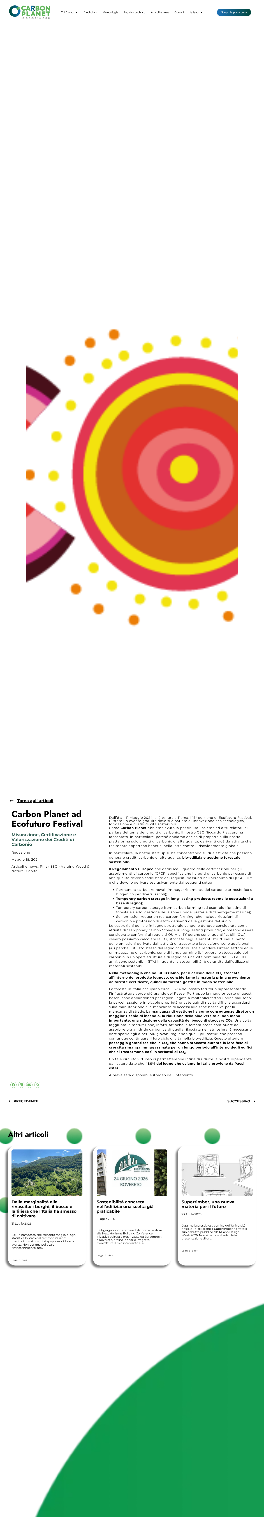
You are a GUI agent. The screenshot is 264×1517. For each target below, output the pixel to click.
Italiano (194, 12)
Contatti (179, 12)
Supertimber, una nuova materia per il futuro (208, 1204)
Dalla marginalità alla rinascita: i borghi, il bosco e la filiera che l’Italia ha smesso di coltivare (44, 1208)
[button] (13, 1085)
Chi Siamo (67, 12)
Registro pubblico (134, 12)
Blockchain (90, 12)
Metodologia (110, 12)
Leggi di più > (19, 1260)
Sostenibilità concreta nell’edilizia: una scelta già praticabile (125, 1206)
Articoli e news (160, 12)
